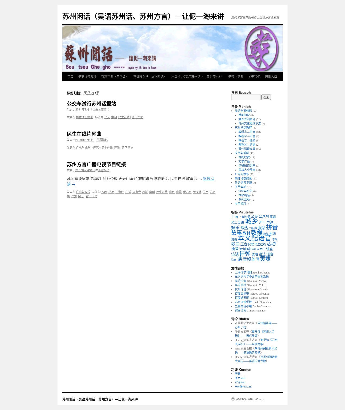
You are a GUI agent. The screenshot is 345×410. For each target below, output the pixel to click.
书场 (111, 192)
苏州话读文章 (246, 149)
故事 (236, 232)
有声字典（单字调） (115, 76)
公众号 (264, 216)
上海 (234, 216)
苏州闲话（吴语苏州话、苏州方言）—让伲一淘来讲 (143, 16)
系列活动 (244, 199)
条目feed (240, 378)
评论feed (240, 382)
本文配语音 (255, 237)
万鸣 (104, 192)
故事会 (136, 192)
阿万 (81, 196)
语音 (269, 254)
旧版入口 (271, 76)
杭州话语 (240, 289)
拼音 (272, 227)
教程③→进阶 (246, 140)
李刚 (152, 192)
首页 (70, 76)
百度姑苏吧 (242, 298)
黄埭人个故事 (246, 170)
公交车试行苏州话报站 (91, 103)
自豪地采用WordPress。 (250, 399)
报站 (114, 117)
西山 (262, 249)
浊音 (235, 248)
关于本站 (240, 187)
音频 (247, 259)
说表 (233, 259)
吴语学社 (240, 285)
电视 (179, 192)
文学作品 (244, 161)
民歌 (251, 244)
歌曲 (235, 244)
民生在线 (124, 117)
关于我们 (254, 76)
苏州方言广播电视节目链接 (96, 163)
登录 (238, 374)
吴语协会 (240, 281)
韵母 (255, 259)
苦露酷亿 (103, 109)
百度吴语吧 (242, 293)
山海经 (119, 192)
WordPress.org (243, 386)
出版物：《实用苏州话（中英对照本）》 (197, 76)
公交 (107, 117)
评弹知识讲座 (246, 165)
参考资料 (240, 203)
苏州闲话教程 (243, 127)
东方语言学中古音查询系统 (252, 276)
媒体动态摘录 (84, 117)
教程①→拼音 (246, 132)
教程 (257, 232)
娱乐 (235, 227)
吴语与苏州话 (243, 111)
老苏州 (187, 192)
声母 (262, 222)
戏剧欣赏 (244, 157)
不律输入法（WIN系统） (150, 76)
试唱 (254, 254)
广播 (128, 192)
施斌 (145, 192)
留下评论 (137, 117)
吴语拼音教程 (87, 76)
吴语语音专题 (243, 182)
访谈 (235, 254)
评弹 (117, 147)
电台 (172, 192)
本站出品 (244, 195)
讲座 (269, 249)
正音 (243, 244)
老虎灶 (197, 192)
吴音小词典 (235, 76)
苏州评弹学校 (243, 302)
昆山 (234, 239)
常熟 (244, 227)
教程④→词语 (246, 144)
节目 (205, 192)
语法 (262, 254)
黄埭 (265, 258)
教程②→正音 (246, 136)
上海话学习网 (243, 272)
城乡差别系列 (246, 119)
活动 (271, 243)
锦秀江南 (240, 310)
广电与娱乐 (83, 147)
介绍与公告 (245, 191)
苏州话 (255, 249)
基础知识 (244, 115)
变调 (273, 217)
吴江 (234, 222)
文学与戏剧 (242, 153)
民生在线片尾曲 (84, 133)
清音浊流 (245, 249)
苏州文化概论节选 (249, 123)
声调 (269, 222)
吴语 (241, 222)
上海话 (243, 216)
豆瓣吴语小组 (243, 306)
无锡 (272, 233)
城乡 (251, 220)
